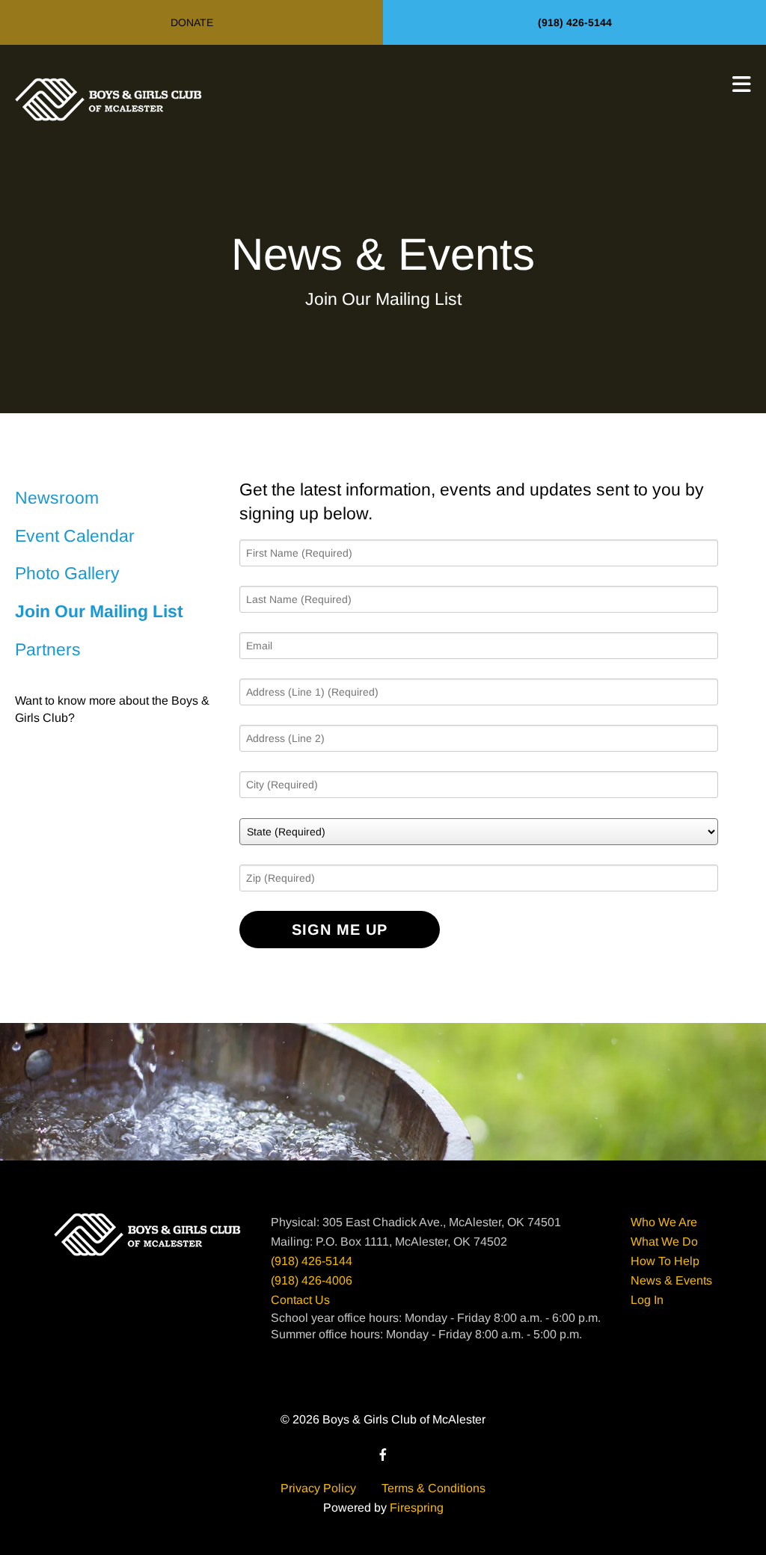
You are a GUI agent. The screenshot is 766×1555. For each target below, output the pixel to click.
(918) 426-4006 (311, 1280)
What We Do (664, 1241)
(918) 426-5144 (575, 22)
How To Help (665, 1261)
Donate (192, 22)
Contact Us (300, 1299)
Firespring (417, 1507)
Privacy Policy (318, 1488)
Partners (48, 649)
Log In (647, 1299)
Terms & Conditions (433, 1488)
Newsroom (57, 497)
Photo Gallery (67, 573)
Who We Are (664, 1222)
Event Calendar (75, 535)
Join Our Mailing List (99, 611)
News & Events (671, 1280)
